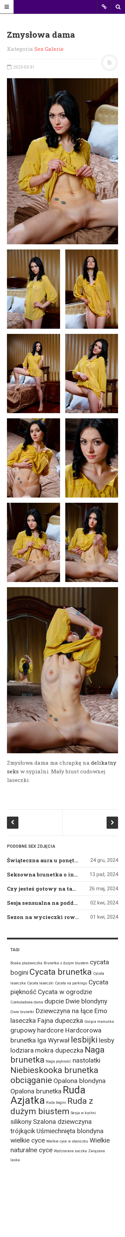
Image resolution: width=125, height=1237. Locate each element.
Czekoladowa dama (26, 1002)
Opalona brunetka (35, 1091)
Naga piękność (58, 1061)
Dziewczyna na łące (64, 1011)
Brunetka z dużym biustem (66, 963)
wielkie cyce (27, 1140)
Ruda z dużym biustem (51, 1106)
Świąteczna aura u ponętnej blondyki (58, 860)
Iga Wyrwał (53, 1040)
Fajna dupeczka (60, 1021)
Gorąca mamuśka (99, 1021)
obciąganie (31, 1080)
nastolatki (86, 1060)
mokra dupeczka (59, 1050)
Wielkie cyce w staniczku (67, 1141)
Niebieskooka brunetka (54, 1070)
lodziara (22, 1050)
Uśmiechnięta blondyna (69, 1131)
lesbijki (84, 1040)
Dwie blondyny (86, 1001)
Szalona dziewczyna (62, 1122)
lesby (106, 1040)
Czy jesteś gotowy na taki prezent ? (56, 888)
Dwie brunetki (22, 1012)
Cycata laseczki (40, 983)
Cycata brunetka (61, 972)
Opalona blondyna (79, 1081)
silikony (21, 1122)
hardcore (50, 1030)
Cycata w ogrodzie (65, 992)
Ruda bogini (56, 1102)
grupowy (23, 1030)
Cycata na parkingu (71, 983)
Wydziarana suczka (70, 1151)
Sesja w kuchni (83, 1113)
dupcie (54, 1001)
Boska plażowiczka (26, 963)
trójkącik (22, 1131)
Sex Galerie (49, 48)
